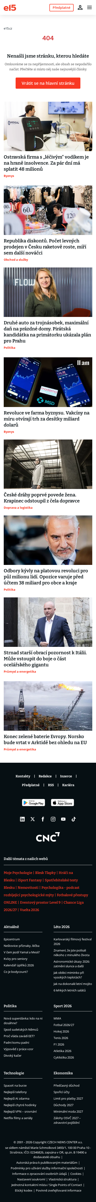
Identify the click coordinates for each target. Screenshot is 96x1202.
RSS (51, 785)
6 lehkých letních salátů (70, 990)
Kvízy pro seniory (15, 959)
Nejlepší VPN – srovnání (20, 1111)
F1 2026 (59, 1044)
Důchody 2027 (63, 1105)
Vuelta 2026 (29, 910)
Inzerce (66, 776)
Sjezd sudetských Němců (21, 1029)
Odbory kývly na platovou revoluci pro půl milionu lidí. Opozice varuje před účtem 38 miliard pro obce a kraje (46, 577)
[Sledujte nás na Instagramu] (53, 819)
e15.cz (8, 28)
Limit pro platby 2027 (68, 1098)
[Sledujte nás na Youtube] (63, 819)
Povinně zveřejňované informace (58, 1190)
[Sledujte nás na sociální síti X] (32, 819)
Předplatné (31, 785)
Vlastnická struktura (62, 1179)
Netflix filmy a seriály (18, 1118)
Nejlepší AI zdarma (16, 1098)
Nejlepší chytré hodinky (20, 1105)
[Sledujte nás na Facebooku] (43, 819)
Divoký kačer (12, 1055)
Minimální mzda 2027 (68, 1111)
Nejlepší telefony (15, 1092)
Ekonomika (63, 1073)
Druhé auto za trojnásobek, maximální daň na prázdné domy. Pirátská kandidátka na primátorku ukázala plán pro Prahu (47, 332)
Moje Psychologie (18, 873)
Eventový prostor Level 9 (40, 902)
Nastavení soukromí (31, 1179)
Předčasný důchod (66, 1085)
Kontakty (23, 776)
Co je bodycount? (16, 972)
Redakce (45, 776)
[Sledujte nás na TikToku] (73, 819)
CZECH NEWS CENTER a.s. (64, 1142)
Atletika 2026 (62, 1051)
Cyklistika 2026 (64, 1057)
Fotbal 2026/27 (64, 1025)
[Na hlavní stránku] (10, 7)
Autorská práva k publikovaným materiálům (46, 1162)
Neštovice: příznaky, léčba (21, 946)
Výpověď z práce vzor (18, 1049)
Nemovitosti (28, 888)
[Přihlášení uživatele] (80, 7)
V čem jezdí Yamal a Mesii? (22, 952)
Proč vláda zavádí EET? (19, 1036)
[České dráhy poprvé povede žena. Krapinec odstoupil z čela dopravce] (48, 464)
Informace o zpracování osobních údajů (39, 1174)
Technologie (14, 1073)
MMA (57, 1018)
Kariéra (68, 785)
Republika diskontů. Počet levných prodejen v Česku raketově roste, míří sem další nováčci (45, 247)
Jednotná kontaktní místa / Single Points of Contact (46, 1185)
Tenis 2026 (61, 1038)
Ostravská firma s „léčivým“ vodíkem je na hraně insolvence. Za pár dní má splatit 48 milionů (46, 163)
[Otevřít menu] (89, 7)
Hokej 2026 (61, 1031)
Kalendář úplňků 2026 (19, 965)
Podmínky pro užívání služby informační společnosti (47, 1168)
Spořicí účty (62, 1092)
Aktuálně (11, 927)
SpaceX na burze (15, 1085)
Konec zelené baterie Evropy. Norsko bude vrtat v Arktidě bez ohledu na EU (45, 739)
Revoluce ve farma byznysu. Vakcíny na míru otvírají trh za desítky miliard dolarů (46, 419)
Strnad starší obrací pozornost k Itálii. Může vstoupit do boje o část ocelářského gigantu (45, 659)
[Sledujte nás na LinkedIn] (22, 819)
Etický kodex (23, 1190)
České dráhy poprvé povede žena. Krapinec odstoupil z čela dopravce (42, 498)
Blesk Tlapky (45, 873)
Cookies (75, 1174)
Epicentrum (12, 939)
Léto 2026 (62, 927)
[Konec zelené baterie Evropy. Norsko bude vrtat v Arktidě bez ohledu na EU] (48, 706)
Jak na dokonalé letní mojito (73, 984)
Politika (10, 1006)
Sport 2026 (63, 1006)
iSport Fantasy (30, 880)
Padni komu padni (16, 1042)
